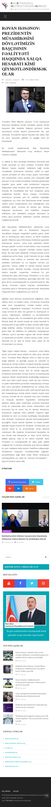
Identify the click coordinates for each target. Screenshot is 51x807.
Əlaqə (16, 791)
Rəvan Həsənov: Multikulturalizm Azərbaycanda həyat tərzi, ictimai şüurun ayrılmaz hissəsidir (30, 682)
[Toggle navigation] (5, 16)
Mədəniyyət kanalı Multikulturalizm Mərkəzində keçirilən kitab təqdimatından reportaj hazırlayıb (24, 537)
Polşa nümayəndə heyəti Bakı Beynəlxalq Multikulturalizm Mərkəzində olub (30, 694)
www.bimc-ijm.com (12, 766)
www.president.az (12, 738)
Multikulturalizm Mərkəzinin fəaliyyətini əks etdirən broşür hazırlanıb (31, 706)
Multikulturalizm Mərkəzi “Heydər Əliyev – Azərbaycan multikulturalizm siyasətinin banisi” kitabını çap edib (30, 668)
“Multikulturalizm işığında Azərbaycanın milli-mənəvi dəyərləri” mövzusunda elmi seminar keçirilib (32, 718)
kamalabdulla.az (11, 752)
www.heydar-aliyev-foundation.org (18, 762)
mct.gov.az (9, 748)
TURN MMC (9, 801)
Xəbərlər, (8, 80)
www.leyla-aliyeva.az (13, 757)
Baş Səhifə (6, 791)
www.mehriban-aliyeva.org (15, 743)
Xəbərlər (16, 80)
